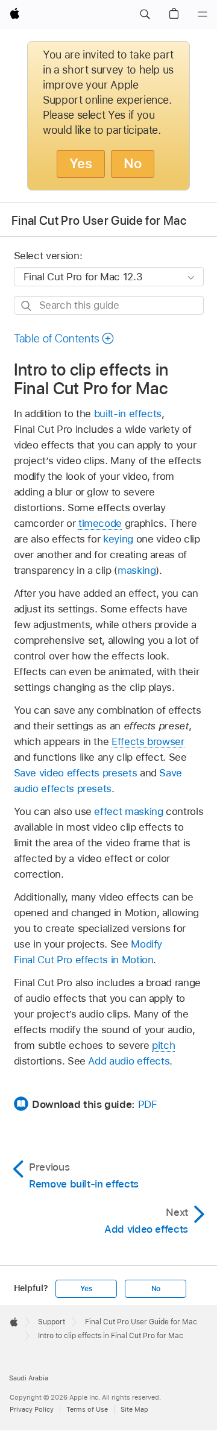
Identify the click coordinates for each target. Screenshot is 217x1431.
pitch (163, 1045)
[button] (144, 14)
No (133, 163)
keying (118, 539)
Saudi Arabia (28, 1378)
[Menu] (202, 14)
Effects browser (148, 741)
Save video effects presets (75, 773)
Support (51, 1322)
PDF (147, 1104)
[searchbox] (109, 305)
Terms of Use (87, 1409)
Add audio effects (128, 1061)
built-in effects (128, 413)
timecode (100, 523)
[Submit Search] (26, 306)
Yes (80, 163)
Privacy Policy (32, 1409)
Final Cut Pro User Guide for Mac (98, 220)
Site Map (134, 1409)
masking (137, 570)
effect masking (128, 811)
